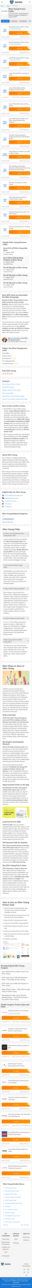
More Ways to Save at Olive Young (13, 396)
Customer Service (10, 501)
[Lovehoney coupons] (4, 1012)
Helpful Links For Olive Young (11, 390)
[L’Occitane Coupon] (4, 1099)
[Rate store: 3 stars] (7, 374)
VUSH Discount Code (10, 1188)
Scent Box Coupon (10, 1219)
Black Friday (5, 1239)
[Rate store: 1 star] (3, 374)
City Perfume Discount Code (12, 1222)
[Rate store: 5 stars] (12, 374)
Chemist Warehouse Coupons (13, 1197)
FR (28, 1272)
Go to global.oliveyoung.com (14, 495)
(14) (5, 21)
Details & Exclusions (24, 37)
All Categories (6, 1256)
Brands (8, 5)
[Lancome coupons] (4, 1168)
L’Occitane (7, 1206)
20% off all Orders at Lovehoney (18, 1010)
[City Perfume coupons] (4, 1030)
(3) (14, 21)
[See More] (3, 516)
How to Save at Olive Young (11, 384)
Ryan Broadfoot (15, 338)
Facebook (8, 504)
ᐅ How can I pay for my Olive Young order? (12, 641)
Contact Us (26, 1240)
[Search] (30, 2)
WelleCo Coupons (10, 1212)
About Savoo (26, 1237)
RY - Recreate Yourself (11, 1209)
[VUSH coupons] (4, 1151)
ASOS (16, 1239)
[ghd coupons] (4, 1047)
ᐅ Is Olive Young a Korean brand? (13, 618)
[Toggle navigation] (2, 2)
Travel (5, 1252)
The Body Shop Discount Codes (13, 1203)
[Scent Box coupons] (4, 1065)
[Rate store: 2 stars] (5, 374)
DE (24, 1272)
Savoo (2, 5)
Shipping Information (11, 498)
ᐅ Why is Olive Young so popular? (14, 588)
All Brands (16, 1243)
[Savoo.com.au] (16, 2)
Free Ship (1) (23, 21)
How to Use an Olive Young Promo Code (14, 399)
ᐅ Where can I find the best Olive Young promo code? (13, 534)
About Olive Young (8, 387)
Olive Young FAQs (7, 393)
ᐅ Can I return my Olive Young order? (12, 566)
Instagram (8, 506)
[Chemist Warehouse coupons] (4, 1134)
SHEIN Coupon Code (10, 1200)
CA (26, 1275)
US (24, 1269)
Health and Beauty (8, 519)
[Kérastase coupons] (4, 1082)
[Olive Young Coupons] (4, 11)
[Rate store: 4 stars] (10, 374)
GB (28, 1269)
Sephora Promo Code (10, 1194)
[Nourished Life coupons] (4, 1116)
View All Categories (7, 522)
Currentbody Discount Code (12, 1215)
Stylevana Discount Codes (12, 1191)
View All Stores (25, 1225)
